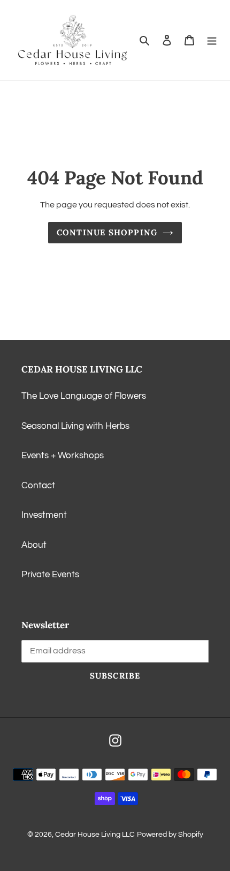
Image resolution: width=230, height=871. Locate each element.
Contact (38, 485)
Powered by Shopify (170, 834)
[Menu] (212, 40)
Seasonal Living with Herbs (75, 426)
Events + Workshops (62, 455)
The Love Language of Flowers (83, 396)
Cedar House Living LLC (95, 834)
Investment (44, 515)
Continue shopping (107, 232)
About (34, 545)
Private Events (50, 574)
